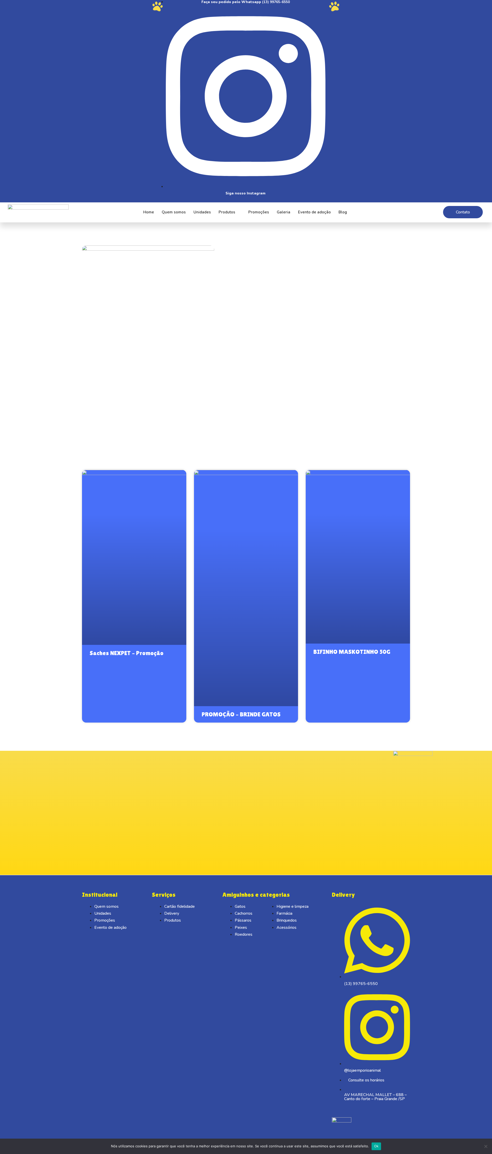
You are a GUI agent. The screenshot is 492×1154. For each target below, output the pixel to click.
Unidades (202, 212)
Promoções (258, 212)
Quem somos (174, 212)
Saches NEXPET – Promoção (126, 652)
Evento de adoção (314, 212)
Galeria (283, 212)
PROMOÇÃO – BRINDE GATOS (241, 714)
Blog (343, 212)
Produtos (227, 212)
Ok (376, 1146)
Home (148, 212)
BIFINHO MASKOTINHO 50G (351, 651)
